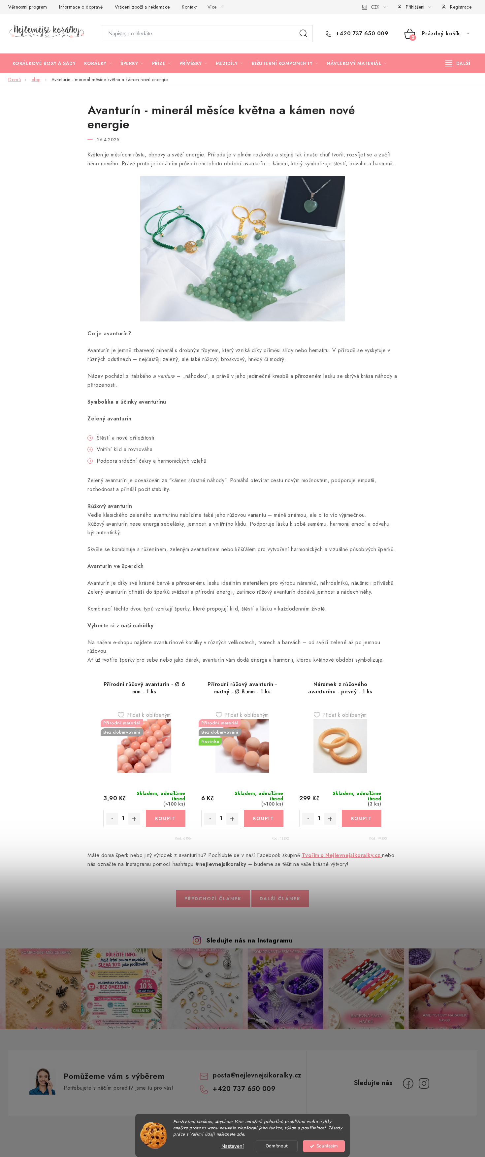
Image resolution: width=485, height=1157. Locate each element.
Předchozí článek (213, 898)
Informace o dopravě (81, 7)
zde (240, 1134)
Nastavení (232, 1146)
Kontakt (189, 7)
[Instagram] (424, 1083)
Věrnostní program (27, 7)
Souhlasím (327, 1146)
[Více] (458, 63)
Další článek (280, 898)
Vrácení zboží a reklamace (142, 7)
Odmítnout (277, 1146)
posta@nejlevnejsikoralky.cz (257, 1075)
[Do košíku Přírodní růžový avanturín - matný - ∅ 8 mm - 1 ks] (264, 818)
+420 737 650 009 (361, 33)
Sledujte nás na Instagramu (249, 940)
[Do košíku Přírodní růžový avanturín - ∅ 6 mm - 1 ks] (166, 818)
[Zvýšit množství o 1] (134, 819)
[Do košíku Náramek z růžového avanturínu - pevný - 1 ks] (362, 818)
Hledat (303, 33)
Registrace (460, 7)
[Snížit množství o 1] (112, 819)
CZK (375, 7)
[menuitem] (44, 63)
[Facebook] (408, 1083)
